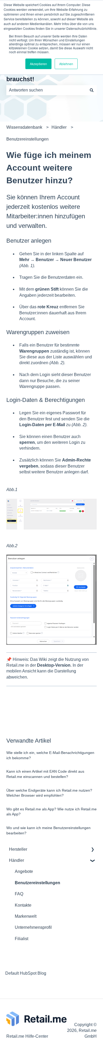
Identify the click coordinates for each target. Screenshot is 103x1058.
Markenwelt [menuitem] (25, 916)
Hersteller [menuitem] (18, 849)
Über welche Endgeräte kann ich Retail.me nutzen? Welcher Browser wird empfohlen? (49, 793)
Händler (59, 127)
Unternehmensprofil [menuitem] (33, 927)
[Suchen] (92, 90)
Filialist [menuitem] (21, 938)
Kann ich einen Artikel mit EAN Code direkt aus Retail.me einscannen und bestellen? (45, 774)
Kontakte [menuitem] (23, 905)
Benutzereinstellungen (27, 139)
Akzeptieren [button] (38, 63)
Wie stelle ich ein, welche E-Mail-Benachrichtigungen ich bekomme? (50, 755)
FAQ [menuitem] (19, 894)
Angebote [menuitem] (24, 871)
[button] (92, 849)
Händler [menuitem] (16, 860)
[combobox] (46, 90)
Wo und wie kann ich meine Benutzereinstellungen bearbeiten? (48, 830)
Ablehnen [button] (66, 63)
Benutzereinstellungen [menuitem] (37, 883)
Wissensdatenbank (24, 127)
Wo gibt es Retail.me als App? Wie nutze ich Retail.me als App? (51, 811)
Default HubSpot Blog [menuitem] (25, 973)
